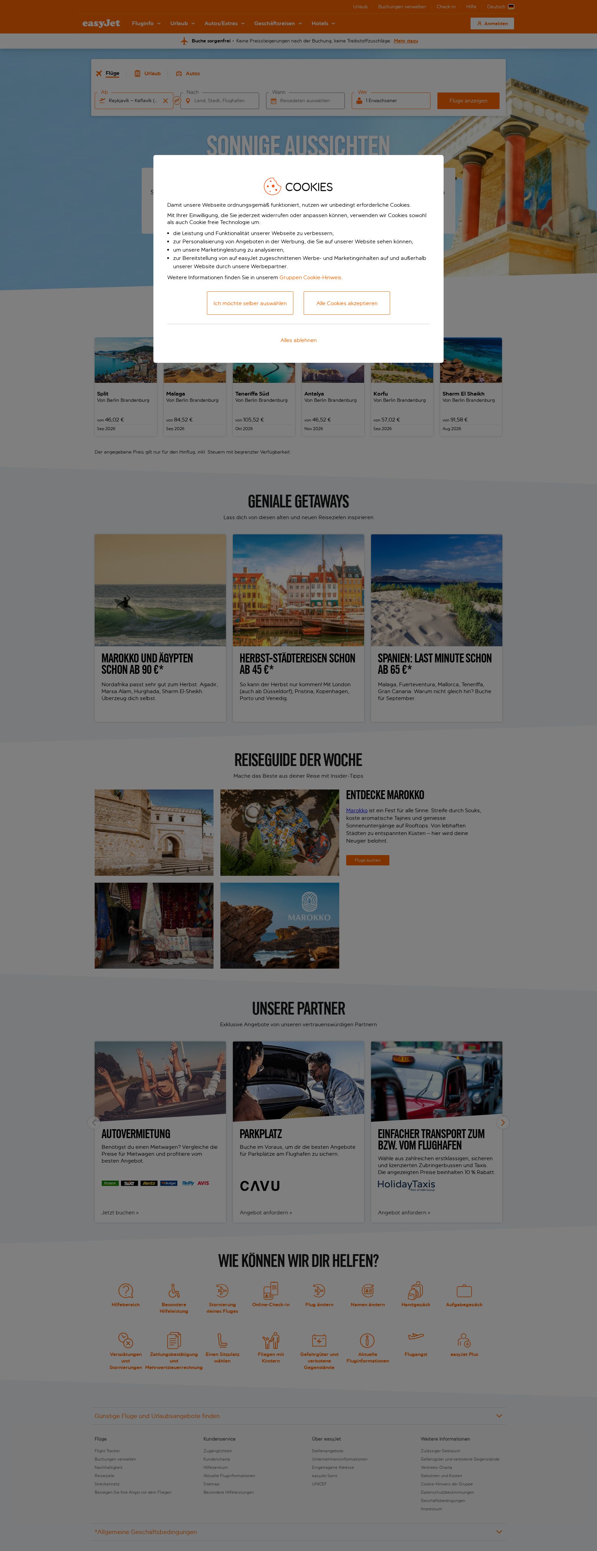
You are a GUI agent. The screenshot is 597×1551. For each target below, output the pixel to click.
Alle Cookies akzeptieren (347, 303)
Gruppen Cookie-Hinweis (310, 277)
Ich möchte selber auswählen (250, 303)
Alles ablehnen (299, 340)
